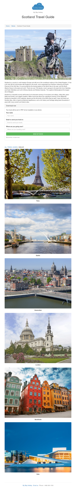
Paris (38, 201)
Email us (35, 485)
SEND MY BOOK (38, 134)
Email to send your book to (14, 119)
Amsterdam (38, 310)
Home (8, 26)
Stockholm (38, 419)
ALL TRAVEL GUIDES (11, 147)
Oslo (38, 474)
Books (13, 26)
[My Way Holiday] (38, 6)
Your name (9, 113)
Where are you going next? (14, 126)
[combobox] (38, 129)
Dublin (38, 255)
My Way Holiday (27, 485)
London (38, 365)
